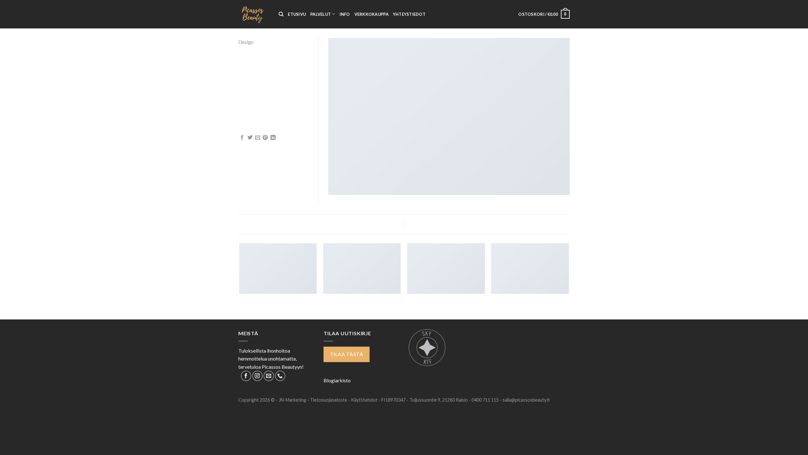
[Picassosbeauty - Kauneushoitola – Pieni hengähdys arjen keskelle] (253, 14)
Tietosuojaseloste (329, 400)
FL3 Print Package (268, 223)
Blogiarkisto (337, 380)
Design (245, 42)
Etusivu (297, 14)
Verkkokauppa (371, 14)
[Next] (568, 281)
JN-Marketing (293, 400)
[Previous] (239, 281)
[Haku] (281, 14)
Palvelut (320, 14)
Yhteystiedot (409, 14)
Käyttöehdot (364, 400)
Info (345, 14)
